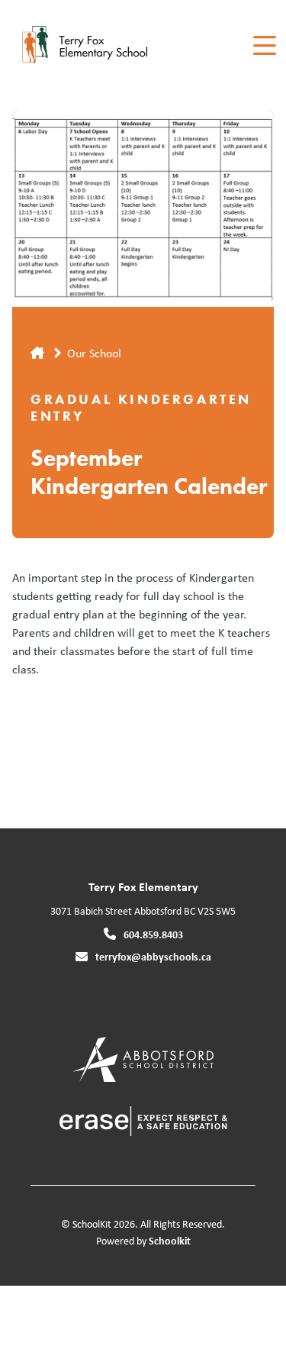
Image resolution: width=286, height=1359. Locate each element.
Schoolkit (170, 1240)
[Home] (98, 46)
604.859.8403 (153, 934)
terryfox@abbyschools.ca (153, 956)
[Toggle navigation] (263, 46)
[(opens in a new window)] (143, 1058)
